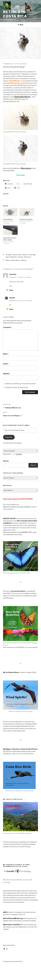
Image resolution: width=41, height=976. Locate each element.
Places (20, 257)
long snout (15, 260)
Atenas (9, 254)
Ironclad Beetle (7, 219)
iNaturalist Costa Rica (11, 925)
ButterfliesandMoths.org (13, 918)
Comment (7, 327)
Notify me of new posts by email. (16, 387)
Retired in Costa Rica (15, 14)
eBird (5, 912)
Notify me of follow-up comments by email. (20, 384)
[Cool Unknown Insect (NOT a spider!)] (10, 230)
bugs (8, 260)
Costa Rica (17, 254)
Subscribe (8, 437)
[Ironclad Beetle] (10, 212)
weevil (24, 260)
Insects (25, 254)
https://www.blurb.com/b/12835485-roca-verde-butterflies (20, 647)
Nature (33, 254)
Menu (21, 25)
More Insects (26, 168)
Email (5, 364)
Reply (11, 290)
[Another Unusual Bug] (27, 212)
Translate (18, 454)
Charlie (24, 64)
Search (6, 461)
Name (6, 354)
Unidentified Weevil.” (22, 97)
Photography (11, 257)
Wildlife (27, 257)
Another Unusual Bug (26, 219)
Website (6, 374)
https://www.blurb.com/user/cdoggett (16, 507)
